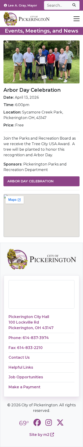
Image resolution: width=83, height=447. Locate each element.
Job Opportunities (26, 377)
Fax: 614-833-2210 (26, 348)
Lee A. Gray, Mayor (22, 5)
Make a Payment (24, 387)
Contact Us (19, 357)
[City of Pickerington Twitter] (60, 422)
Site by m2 (39, 434)
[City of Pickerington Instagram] (48, 422)
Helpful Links (21, 367)
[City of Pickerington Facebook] (37, 422)
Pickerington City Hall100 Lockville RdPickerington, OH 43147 (31, 322)
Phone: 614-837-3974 (29, 338)
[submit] (74, 5)
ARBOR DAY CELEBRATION (30, 181)
